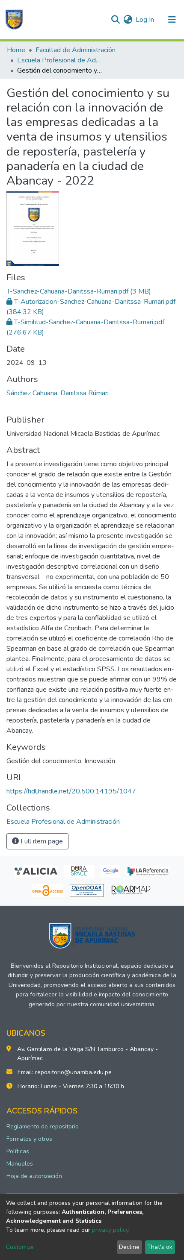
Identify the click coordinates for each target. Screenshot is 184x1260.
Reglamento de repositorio (42, 1126)
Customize (20, 1247)
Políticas (17, 1151)
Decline (129, 1247)
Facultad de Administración (76, 50)
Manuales (19, 1164)
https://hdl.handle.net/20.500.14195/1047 (71, 791)
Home (16, 50)
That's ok (159, 1247)
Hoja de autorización (34, 1176)
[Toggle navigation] (172, 19)
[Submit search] (115, 20)
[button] (127, 20)
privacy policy (110, 1230)
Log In (145, 19)
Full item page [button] (41, 841)
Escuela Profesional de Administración (60, 60)
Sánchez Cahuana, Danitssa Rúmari (57, 393)
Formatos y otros (29, 1139)
